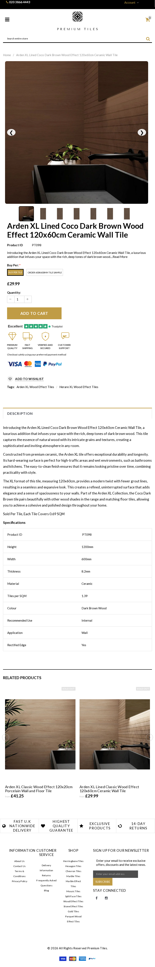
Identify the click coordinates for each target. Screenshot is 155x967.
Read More (120, 256)
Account (129, 2)
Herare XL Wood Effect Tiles (78, 387)
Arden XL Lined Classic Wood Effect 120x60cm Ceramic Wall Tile (109, 789)
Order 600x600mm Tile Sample (45, 272)
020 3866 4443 (19, 2)
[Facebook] (96, 898)
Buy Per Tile (15, 272)
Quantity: (14, 292)
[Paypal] (92, 958)
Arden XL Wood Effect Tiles (35, 387)
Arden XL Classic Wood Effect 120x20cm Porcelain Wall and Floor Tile (38, 789)
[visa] (63, 958)
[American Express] (83, 958)
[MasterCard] (73, 958)
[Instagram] (106, 898)
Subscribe (102, 881)
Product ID (15, 245)
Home (7, 55)
